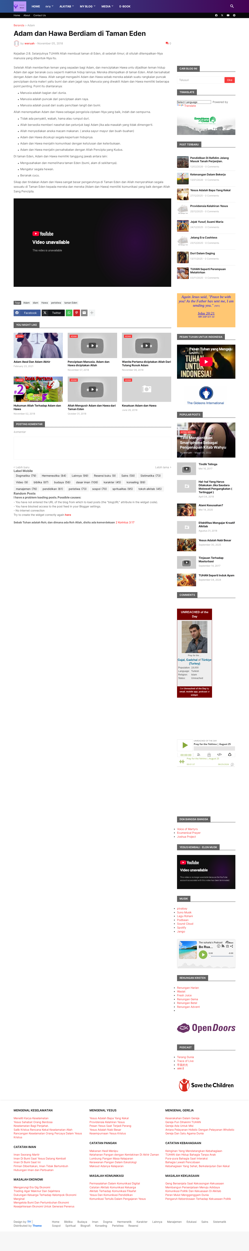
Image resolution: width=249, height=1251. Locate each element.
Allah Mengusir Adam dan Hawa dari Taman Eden (92, 407)
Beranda (19, 25)
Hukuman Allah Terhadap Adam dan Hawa (37, 407)
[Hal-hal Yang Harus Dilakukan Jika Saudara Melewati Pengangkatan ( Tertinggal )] (186, 486)
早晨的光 (182, 1064)
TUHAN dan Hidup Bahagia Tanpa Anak (190, 1154)
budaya (62, 482)
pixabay (182, 908)
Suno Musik (184, 912)
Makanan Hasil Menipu (103, 1150)
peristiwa (56, 302)
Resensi (133, 1225)
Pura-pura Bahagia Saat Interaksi (186, 1158)
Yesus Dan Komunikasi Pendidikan (111, 1194)
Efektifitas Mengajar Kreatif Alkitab (217, 524)
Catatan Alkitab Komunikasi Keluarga (112, 1187)
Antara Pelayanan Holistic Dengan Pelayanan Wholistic (199, 1129)
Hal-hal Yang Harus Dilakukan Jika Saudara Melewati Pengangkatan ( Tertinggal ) (215, 487)
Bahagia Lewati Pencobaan (182, 1162)
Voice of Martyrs (187, 829)
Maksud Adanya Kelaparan (106, 1166)
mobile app (192, 691)
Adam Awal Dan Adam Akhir (32, 361)
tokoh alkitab (150, 488)
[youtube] (228, 15)
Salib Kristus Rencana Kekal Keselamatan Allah (43, 1129)
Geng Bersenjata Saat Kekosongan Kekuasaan (194, 1183)
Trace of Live (185, 1061)
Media (106, 6)
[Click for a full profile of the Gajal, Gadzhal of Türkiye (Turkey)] (194, 652)
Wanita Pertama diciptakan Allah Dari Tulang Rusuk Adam (146, 363)
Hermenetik (124, 1221)
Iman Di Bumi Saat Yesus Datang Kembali (40, 1158)
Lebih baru (22, 467)
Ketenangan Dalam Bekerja (208, 174)
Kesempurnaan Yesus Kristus (107, 1133)
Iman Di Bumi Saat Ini (27, 1162)
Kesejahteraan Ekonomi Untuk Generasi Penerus (44, 1206)
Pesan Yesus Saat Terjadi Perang (110, 1125)
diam (35, 302)
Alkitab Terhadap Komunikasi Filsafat (112, 1191)
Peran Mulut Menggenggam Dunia (187, 1194)
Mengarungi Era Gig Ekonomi (32, 1187)
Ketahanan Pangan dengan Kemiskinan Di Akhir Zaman (124, 1154)
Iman (95, 1221)
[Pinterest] (76, 313)
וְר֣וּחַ (48, 6)
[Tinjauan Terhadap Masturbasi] (186, 562)
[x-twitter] (222, 15)
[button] (232, 6)
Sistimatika (150, 475)
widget (194, 695)
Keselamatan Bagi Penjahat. (31, 1125)
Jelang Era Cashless (203, 237)
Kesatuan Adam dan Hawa (139, 405)
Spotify (181, 927)
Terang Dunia (185, 1057)
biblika (41, 482)
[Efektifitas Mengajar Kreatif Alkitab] (186, 527)
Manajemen (174, 1221)
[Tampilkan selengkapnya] (92, 313)
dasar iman (87, 482)
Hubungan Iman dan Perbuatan (33, 1170)
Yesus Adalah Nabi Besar (215, 540)
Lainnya (80, 475)
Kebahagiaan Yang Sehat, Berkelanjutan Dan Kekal (197, 1166)
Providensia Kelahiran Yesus (209, 206)
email (182, 691)
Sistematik (219, 1221)
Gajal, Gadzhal (187, 659)
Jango (181, 931)
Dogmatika (26, 475)
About (27, 15)
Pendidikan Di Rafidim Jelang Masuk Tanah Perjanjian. (209, 159)
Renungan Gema (187, 999)
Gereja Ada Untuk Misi (179, 1125)
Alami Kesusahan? (211, 505)
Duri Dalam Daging (202, 253)
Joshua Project (186, 836)
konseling (136, 482)
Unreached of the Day (195, 688)
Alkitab (65, 6)
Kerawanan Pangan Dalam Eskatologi (113, 1162)
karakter (112, 482)
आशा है (180, 1068)
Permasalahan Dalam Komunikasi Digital (114, 1183)
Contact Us (39, 15)
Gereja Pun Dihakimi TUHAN (183, 1122)
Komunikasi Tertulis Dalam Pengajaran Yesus (117, 1198)
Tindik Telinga (208, 464)
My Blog (86, 6)
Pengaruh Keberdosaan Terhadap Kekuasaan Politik (198, 1198)
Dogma (107, 1221)
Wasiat (181, 991)
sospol (99, 488)
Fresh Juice (184, 995)
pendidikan (53, 488)
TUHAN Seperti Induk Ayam (216, 575)
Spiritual (70, 1225)
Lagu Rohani (185, 916)
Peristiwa (118, 1225)
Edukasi (191, 1221)
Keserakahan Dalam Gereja (182, 1118)
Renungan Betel (187, 1002)
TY (29, 1221)
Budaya (82, 1221)
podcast (203, 691)
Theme (37, 1225)
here (68, 514)
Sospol (56, 1225)
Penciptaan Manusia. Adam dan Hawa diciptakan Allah (89, 363)
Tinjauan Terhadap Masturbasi (211, 559)
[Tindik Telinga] (186, 468)
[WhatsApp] (69, 313)
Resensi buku (105, 475)
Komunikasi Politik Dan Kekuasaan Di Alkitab (193, 1191)
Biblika (68, 1221)
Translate (190, 105)
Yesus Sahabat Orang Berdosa (33, 1122)
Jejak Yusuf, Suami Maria (206, 221)
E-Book (125, 6)
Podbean (183, 920)
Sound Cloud (185, 923)
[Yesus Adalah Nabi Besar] (186, 545)
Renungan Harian (188, 987)
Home (36, 6)
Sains (128, 475)
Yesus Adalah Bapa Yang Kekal (210, 190)
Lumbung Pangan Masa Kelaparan (111, 1158)
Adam (31, 25)
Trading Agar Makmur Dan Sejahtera (37, 1191)
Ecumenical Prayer (189, 832)
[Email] (84, 313)
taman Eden (70, 302)
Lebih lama (162, 467)
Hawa (44, 302)
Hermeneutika (54, 475)
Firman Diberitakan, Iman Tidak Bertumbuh (41, 1166)
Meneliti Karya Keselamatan (31, 1118)
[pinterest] (234, 15)
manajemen (26, 488)
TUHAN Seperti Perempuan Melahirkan (208, 270)
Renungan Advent (188, 1006)
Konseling (101, 1225)
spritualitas (122, 488)
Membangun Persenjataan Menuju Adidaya (192, 1187)
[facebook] (216, 15)
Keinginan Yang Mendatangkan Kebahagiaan (193, 1150)
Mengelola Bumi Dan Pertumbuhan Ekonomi (41, 1202)
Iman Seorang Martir (26, 1154)
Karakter (142, 1221)
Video (22, 482)
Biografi (85, 1225)
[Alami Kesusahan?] (186, 510)
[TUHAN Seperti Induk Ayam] (186, 580)
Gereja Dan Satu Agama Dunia (184, 1133)
